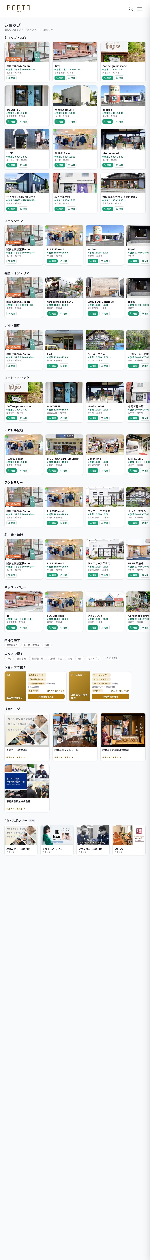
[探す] (131, 9)
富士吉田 (21, 658)
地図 (13, 77)
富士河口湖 (37, 658)
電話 (61, 77)
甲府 (9, 658)
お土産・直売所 (31, 645)
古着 (47, 645)
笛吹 (80, 658)
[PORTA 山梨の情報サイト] (18, 8)
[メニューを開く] (140, 9)
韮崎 (70, 658)
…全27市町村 (111, 658)
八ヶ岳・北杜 (55, 658)
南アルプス (93, 658)
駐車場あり (12, 645)
